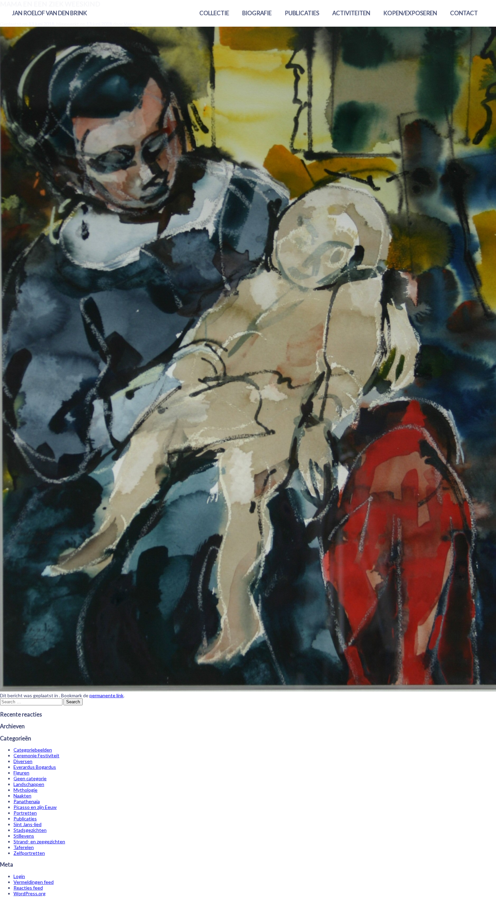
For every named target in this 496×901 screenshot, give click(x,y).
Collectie (214, 13)
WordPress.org (29, 893)
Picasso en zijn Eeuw (35, 807)
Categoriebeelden (32, 750)
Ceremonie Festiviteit (36, 755)
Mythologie (25, 790)
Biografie (257, 13)
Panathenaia (26, 801)
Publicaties (302, 13)
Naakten (22, 795)
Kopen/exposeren (410, 13)
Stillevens (23, 836)
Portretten (25, 813)
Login (19, 876)
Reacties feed (28, 888)
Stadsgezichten (30, 830)
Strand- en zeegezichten (39, 841)
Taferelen (23, 847)
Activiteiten (351, 13)
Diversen (22, 761)
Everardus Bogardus (34, 767)
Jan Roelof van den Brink (49, 13)
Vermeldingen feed (33, 882)
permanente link (106, 695)
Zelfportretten (29, 853)
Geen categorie (30, 778)
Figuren (21, 773)
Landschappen (28, 784)
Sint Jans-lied (27, 824)
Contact (464, 13)
